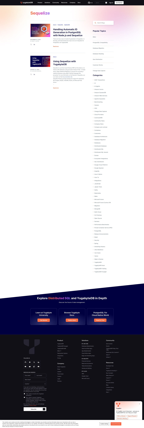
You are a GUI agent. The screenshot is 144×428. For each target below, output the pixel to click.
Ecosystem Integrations (101, 158)
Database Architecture (100, 136)
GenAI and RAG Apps (87, 348)
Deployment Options (62, 353)
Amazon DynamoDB (100, 92)
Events (107, 346)
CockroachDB (98, 117)
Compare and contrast (100, 127)
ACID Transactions (99, 80)
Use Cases (97, 253)
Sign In (111, 2)
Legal (58, 378)
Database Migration (98, 48)
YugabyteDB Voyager (100, 271)
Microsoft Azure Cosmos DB (102, 202)
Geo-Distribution (97, 59)
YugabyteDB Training (100, 268)
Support (108, 377)
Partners (96, 221)
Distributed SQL (98, 149)
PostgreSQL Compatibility (100, 42)
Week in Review (98, 259)
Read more (56, 46)
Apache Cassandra (99, 99)
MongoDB (97, 209)
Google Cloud (85, 376)
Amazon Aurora (98, 89)
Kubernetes (97, 193)
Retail (96, 237)
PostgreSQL (60, 24)
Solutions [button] (47, 2)
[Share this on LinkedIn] (34, 44)
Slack (107, 354)
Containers (97, 130)
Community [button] (110, 340)
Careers (96, 105)
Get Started (43, 320)
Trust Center (60, 374)
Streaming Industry (99, 246)
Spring (96, 243)
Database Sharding (98, 53)
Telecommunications (87, 365)
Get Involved (109, 343)
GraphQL (96, 171)
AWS (83, 373)
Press (58, 369)
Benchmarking (98, 102)
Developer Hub (109, 365)
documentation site (67, 76)
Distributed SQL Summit (101, 152)
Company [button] (72, 2)
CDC (95, 108)
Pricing (59, 358)
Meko (94, 37)
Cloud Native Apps (86, 353)
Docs (107, 368)
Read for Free (100, 320)
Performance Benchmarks (101, 224)
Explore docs (72, 320)
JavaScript (97, 183)
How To (54, 24)
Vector (96, 256)
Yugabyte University (111, 370)
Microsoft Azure (99, 199)
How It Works (98, 174)
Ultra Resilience (98, 249)
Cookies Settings (104, 423)
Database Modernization (88, 346)
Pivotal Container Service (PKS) (103, 227)
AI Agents (97, 86)
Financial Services (86, 361)
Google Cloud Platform (101, 165)
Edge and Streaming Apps (88, 355)
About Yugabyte (61, 366)
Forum (107, 380)
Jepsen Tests (98, 187)
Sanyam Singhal (36, 71)
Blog (107, 385)
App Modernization (86, 351)
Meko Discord (109, 375)
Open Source (98, 218)
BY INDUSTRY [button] (85, 358)
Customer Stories (98, 65)
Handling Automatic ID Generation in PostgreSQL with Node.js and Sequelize (67, 32)
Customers (97, 133)
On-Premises (98, 215)
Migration (97, 205)
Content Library (110, 387)
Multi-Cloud (97, 212)
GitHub (108, 357)
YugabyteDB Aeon (99, 265)
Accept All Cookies (115, 423)
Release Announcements (101, 234)
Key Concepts (109, 373)
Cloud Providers (99, 114)
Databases (97, 143)
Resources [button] (64, 2)
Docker (96, 155)
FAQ (107, 392)
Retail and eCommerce (87, 363)
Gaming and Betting (87, 368)
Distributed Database (100, 146)
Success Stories (110, 382)
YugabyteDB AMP (61, 348)
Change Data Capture (99, 70)
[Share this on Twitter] (31, 44)
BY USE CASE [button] (85, 343)
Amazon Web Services (100, 95)
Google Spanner (99, 168)
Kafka (96, 190)
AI (95, 83)
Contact (59, 376)
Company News (98, 124)
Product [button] (40, 2)
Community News (99, 121)
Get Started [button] (119, 2)
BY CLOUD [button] (84, 371)
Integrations (97, 180)
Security (96, 240)
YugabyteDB (67, 24)
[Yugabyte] (26, 3)
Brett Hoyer (35, 41)
